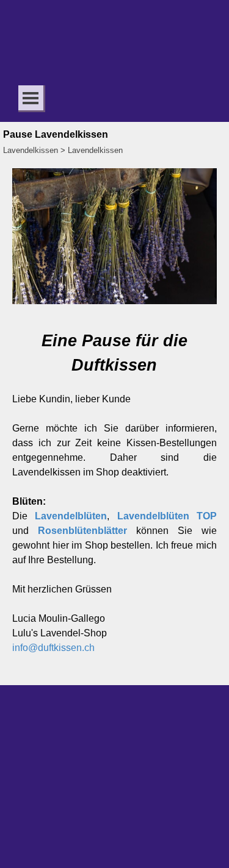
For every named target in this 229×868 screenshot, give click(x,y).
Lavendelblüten (71, 516)
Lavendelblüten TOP (167, 516)
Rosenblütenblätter (82, 530)
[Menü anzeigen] (30, 97)
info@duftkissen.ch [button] (53, 647)
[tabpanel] (114, 499)
